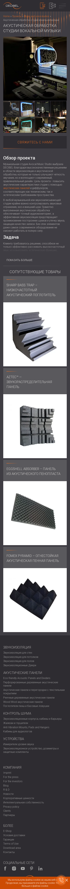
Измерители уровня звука (18, 744)
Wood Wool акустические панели (23, 701)
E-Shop (7, 831)
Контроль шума (17, 713)
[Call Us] (61, 880)
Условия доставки (14, 835)
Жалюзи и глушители (15, 723)
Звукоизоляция (17, 647)
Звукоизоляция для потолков (20, 657)
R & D (6, 789)
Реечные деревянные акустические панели (29, 697)
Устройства (13, 739)
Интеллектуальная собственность (23, 802)
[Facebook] (5, 868)
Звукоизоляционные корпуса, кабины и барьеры (32, 718)
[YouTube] (23, 868)
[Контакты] (52, 5)
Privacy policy (11, 806)
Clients (7, 810)
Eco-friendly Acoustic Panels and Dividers (26, 678)
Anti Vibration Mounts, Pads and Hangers (26, 727)
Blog (5, 785)
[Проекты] (12, 5)
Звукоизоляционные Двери (19, 665)
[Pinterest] (32, 868)
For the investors (12, 781)
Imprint (7, 772)
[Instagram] (14, 868)
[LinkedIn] (40, 868)
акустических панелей (16, 188)
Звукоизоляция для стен (17, 652)
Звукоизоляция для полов (18, 661)
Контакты (9, 852)
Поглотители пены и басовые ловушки (26, 706)
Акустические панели (22, 673)
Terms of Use (11, 843)
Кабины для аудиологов (17, 731)
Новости (8, 793)
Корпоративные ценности (18, 798)
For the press (10, 777)
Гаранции (8, 839)
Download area (12, 847)
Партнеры (9, 815)
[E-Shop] (42, 5)
